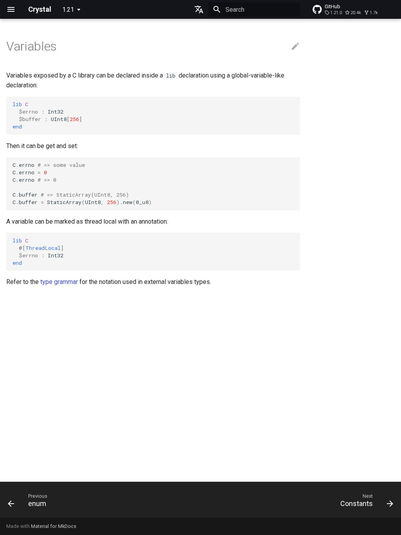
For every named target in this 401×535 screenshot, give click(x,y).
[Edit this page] (295, 47)
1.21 (68, 9)
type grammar (59, 282)
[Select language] (199, 9)
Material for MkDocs (53, 526)
